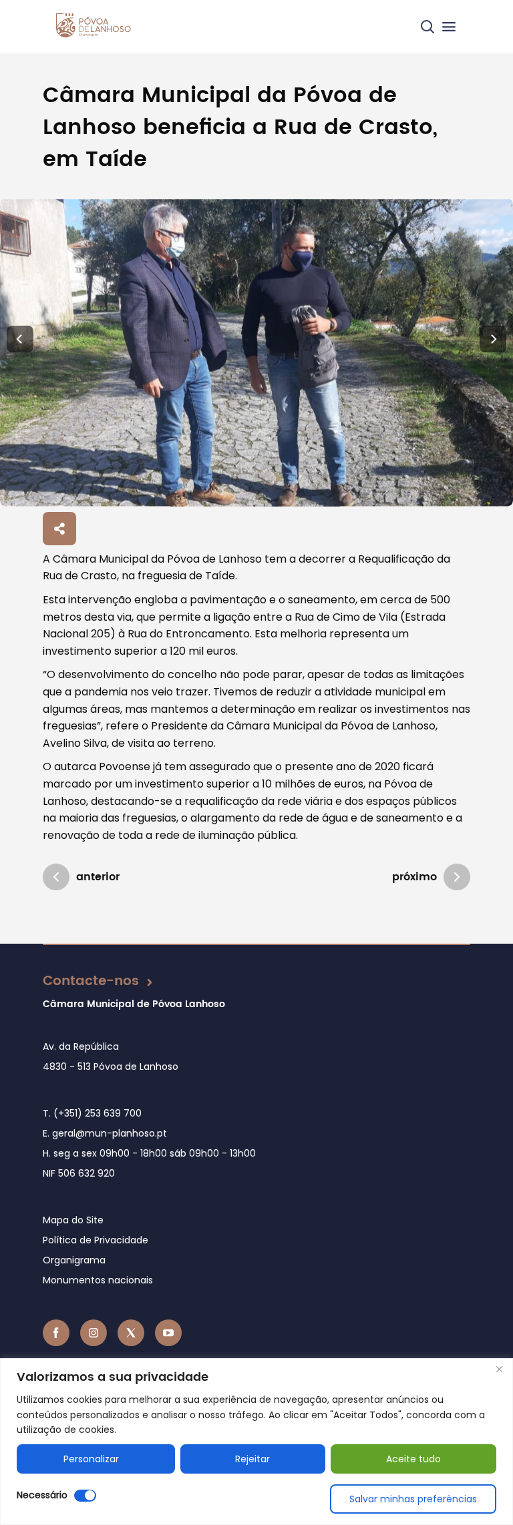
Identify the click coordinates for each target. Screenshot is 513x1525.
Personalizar (91, 1459)
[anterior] (56, 877)
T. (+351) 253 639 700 (92, 1113)
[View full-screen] (256, 353)
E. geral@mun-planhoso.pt (105, 1133)
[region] (256, 1441)
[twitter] (131, 1332)
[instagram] (93, 1332)
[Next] (493, 339)
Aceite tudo (413, 1459)
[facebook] (56, 1332)
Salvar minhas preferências (413, 1499)
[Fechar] (499, 1369)
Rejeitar (252, 1459)
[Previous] (20, 339)
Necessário (42, 1495)
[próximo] (457, 877)
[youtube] (168, 1332)
